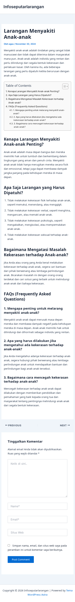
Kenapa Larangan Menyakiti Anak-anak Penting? (33, 91)
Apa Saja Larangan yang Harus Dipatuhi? (29, 95)
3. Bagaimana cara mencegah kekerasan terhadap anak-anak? (38, 125)
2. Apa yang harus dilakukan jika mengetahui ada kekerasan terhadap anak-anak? (38, 119)
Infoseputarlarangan (23, 6)
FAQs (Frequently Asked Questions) (28, 106)
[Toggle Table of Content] (64, 86)
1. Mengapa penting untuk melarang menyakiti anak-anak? (39, 112)
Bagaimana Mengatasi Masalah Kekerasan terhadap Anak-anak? (36, 101)
